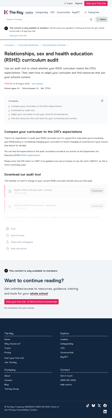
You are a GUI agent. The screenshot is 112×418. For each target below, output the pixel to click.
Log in (70, 3)
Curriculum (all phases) (28, 45)
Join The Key (10, 362)
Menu (103, 19)
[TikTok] (88, 405)
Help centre (66, 384)
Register (79, 3)
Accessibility (22, 410)
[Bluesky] (93, 405)
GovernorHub (66, 352)
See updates (37, 84)
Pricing (7, 352)
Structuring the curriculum (54, 45)
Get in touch (66, 375)
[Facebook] (105, 405)
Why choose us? (12, 343)
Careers (8, 380)
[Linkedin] (105, 411)
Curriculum (9, 45)
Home (7, 339)
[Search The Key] (91, 19)
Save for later (17, 235)
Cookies (33, 410)
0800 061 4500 (68, 380)
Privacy (12, 410)
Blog (6, 384)
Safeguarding (66, 343)
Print (13, 229)
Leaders (64, 339)
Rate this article (19, 248)
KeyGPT (64, 357)
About (7, 375)
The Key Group (11, 389)
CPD (62, 348)
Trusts (7, 348)
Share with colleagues (22, 242)
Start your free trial (96, 3)
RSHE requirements (30, 155)
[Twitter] (99, 405)
